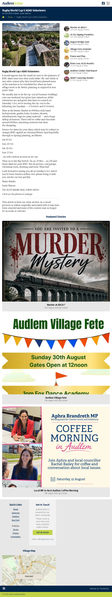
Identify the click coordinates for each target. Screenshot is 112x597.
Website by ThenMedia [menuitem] (99, 589)
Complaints (16, 537)
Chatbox (15, 516)
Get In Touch (43, 532)
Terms (15, 530)
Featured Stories (56, 216)
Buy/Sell (16, 520)
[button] (108, 3)
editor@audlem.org (45, 539)
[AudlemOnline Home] (13, 3)
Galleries (16, 513)
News (10, 17)
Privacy (16, 533)
